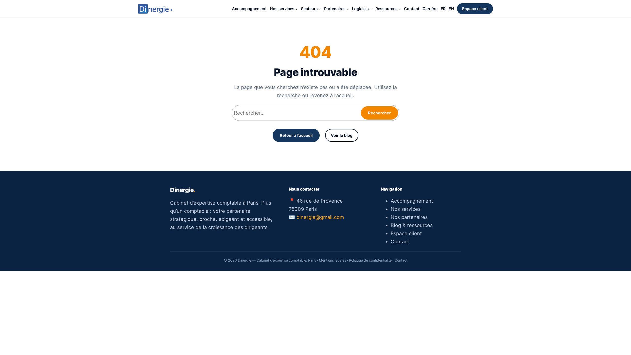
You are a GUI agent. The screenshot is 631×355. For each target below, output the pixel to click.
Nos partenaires (409, 217)
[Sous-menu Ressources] (400, 9)
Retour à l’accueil (296, 135)
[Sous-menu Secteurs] (320, 9)
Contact (400, 242)
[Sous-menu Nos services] (296, 9)
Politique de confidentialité (370, 260)
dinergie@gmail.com (320, 217)
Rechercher (379, 112)
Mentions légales (332, 260)
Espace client (475, 8)
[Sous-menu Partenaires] (348, 9)
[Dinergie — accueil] (155, 9)
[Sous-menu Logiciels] (371, 9)
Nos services (406, 209)
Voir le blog (341, 135)
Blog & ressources (412, 225)
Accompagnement (412, 201)
